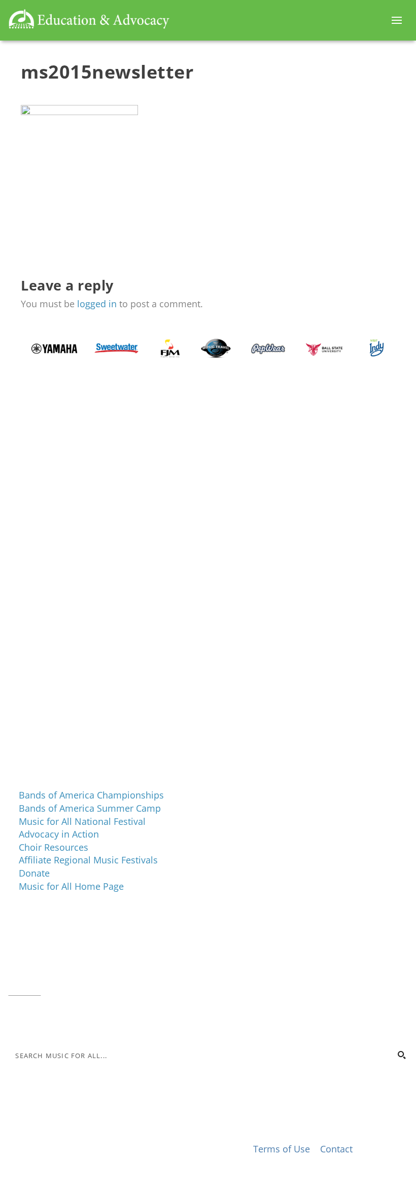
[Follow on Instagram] (36, 1021)
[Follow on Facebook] (16, 1021)
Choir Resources (53, 847)
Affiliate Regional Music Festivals (88, 860)
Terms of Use (281, 1149)
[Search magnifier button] (401, 1055)
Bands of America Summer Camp (90, 808)
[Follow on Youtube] (77, 1021)
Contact (24, 990)
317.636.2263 (93, 965)
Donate (34, 873)
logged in (97, 304)
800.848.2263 (77, 977)
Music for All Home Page (71, 886)
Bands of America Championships (91, 795)
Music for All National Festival (82, 821)
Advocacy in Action (59, 834)
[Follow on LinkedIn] (57, 1021)
